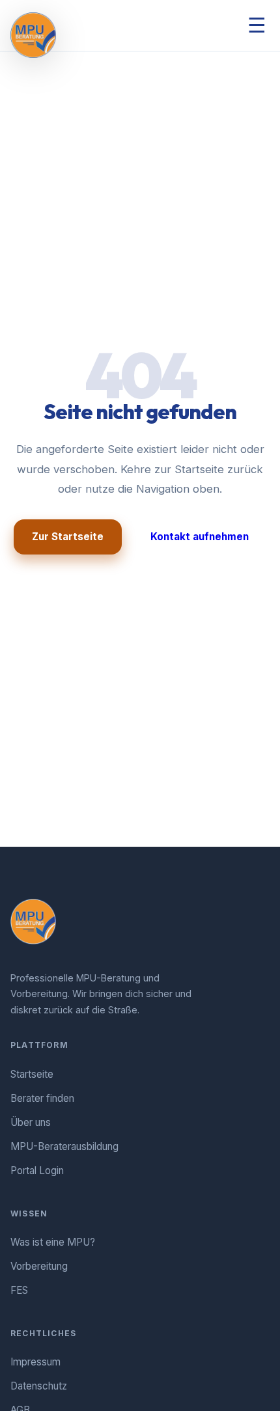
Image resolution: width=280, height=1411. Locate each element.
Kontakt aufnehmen (199, 536)
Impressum (35, 1362)
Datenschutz (38, 1386)
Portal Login (37, 1170)
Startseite (31, 1074)
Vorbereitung (39, 1266)
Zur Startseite (68, 536)
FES (19, 1290)
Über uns (30, 1122)
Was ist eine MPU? (52, 1242)
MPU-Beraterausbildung (64, 1146)
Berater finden (42, 1098)
